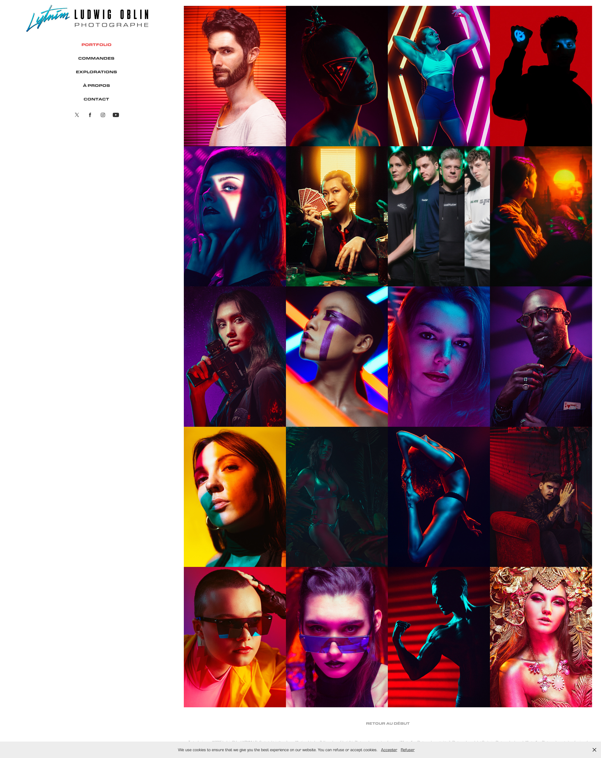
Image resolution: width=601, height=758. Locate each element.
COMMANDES (96, 58)
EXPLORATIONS (96, 71)
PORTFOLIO (96, 44)
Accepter (389, 749)
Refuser (408, 749)
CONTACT (96, 98)
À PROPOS (96, 85)
